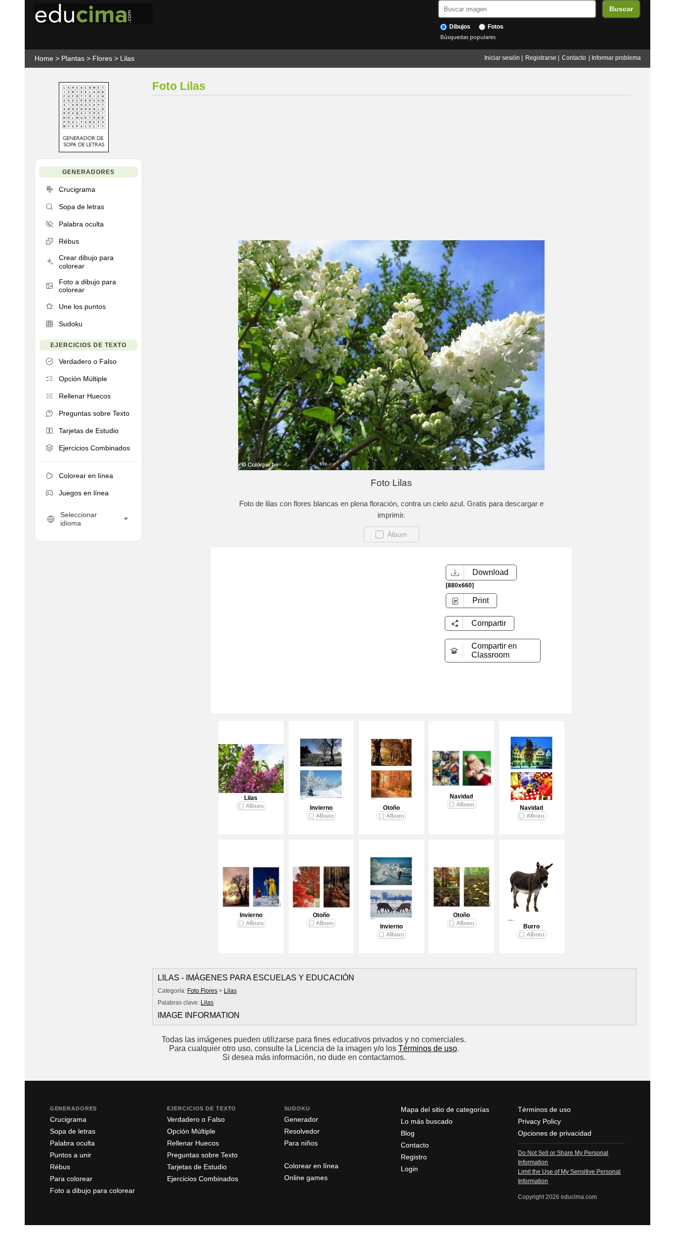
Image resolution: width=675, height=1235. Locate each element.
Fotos (495, 26)
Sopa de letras (72, 1131)
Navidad (461, 796)
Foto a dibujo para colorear (92, 1190)
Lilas (127, 58)
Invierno (321, 807)
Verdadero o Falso (196, 1119)
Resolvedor (302, 1131)
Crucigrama (68, 1119)
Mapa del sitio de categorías (445, 1109)
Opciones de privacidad (554, 1133)
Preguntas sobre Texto (202, 1155)
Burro (531, 926)
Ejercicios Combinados (202, 1179)
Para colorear (71, 1179)
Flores (102, 58)
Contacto (574, 57)
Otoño (391, 807)
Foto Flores (202, 990)
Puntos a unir (70, 1155)
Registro (414, 1157)
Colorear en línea (311, 1166)
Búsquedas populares (468, 37)
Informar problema (616, 57)
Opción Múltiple (191, 1131)
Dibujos (459, 26)
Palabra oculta (72, 1143)
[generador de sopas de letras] (83, 150)
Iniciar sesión (502, 57)
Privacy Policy (539, 1121)
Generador (301, 1119)
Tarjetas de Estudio (197, 1167)
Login (409, 1169)
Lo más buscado (427, 1121)
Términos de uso (427, 1048)
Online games (306, 1178)
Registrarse (540, 57)
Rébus (60, 1167)
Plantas (72, 58)
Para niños (301, 1143)
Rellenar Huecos (193, 1143)
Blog (408, 1133)
